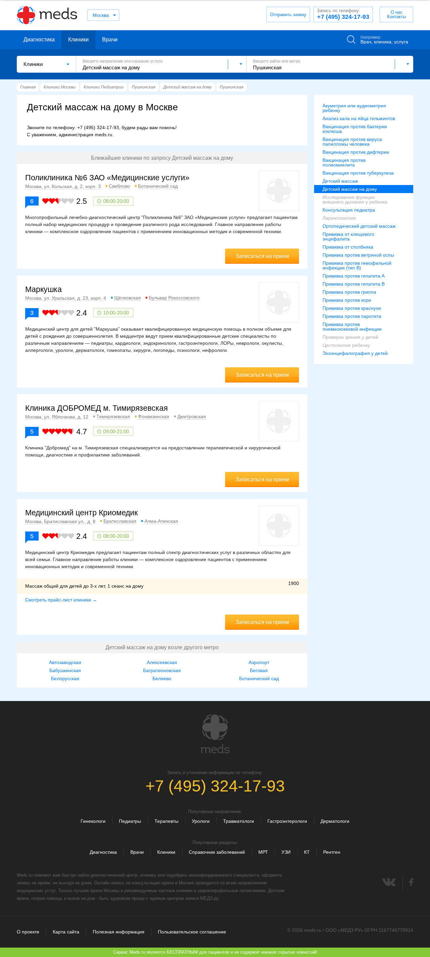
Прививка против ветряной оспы (358, 255)
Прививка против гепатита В (353, 284)
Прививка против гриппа (349, 292)
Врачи (110, 39)
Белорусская (65, 678)
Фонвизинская (153, 416)
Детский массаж (340, 181)
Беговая (259, 670)
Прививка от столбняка (347, 247)
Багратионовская (162, 670)
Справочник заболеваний (217, 852)
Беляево (162, 678)
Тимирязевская (113, 416)
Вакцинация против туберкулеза (358, 173)
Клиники (78, 39)
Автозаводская (65, 662)
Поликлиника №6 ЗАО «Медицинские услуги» (107, 177)
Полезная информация (118, 931)
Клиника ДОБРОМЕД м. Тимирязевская (96, 408)
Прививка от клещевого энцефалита (348, 236)
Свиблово (119, 186)
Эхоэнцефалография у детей (355, 353)
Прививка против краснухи (351, 308)
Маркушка (43, 289)
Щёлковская (127, 297)
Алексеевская (162, 662)
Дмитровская (191, 416)
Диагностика (39, 39)
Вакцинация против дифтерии (355, 152)
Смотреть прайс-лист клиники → (61, 599)
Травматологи (238, 821)
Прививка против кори (346, 300)
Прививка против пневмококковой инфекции (352, 327)
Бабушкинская (65, 670)
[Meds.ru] (215, 733)
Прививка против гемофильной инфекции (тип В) (356, 265)
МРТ (263, 852)
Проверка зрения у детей (350, 337)
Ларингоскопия (339, 218)
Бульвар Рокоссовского (174, 297)
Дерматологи (334, 821)
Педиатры (130, 821)
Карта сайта (66, 931)
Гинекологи (93, 821)
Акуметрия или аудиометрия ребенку (354, 108)
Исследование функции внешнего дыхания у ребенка (354, 199)
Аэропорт (259, 662)
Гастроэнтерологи (287, 821)
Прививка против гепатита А (353, 276)
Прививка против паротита (351, 316)
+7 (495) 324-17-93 (343, 14)
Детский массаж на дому (349, 189)
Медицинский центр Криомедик (81, 512)
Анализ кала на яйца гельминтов (358, 118)
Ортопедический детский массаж (358, 226)
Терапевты (166, 821)
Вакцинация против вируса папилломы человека (352, 142)
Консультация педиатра (348, 210)
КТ (307, 852)
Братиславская (119, 521)
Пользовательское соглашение (192, 931)
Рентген (331, 852)
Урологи (201, 821)
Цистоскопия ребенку (346, 345)
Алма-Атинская (161, 521)
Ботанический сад (158, 186)
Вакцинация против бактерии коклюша (354, 129)
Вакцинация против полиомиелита (344, 162)
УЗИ (286, 852)
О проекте (28, 931)
